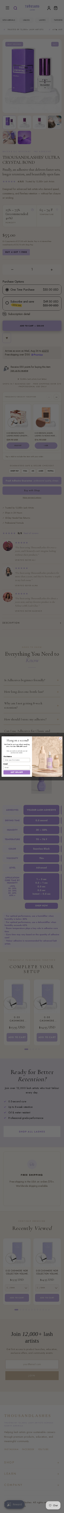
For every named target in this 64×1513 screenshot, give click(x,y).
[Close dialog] (60, 738)
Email (5, 764)
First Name (8, 756)
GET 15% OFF (17, 772)
